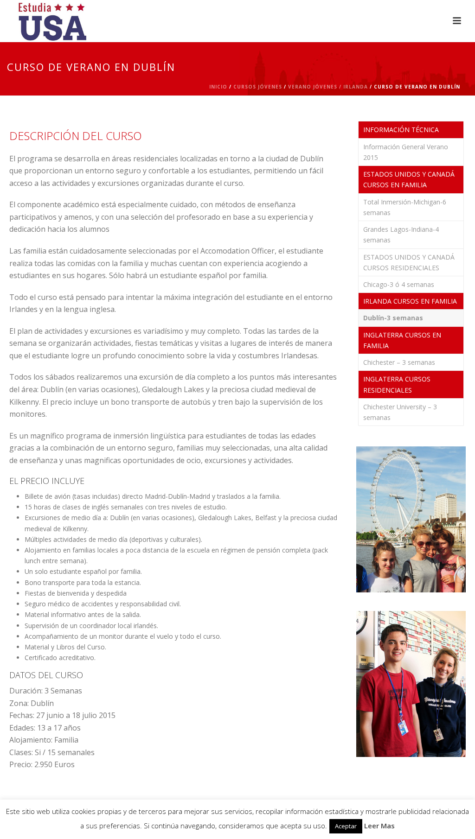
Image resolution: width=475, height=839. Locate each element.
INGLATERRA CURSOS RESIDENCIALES (396, 384)
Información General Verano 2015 (405, 152)
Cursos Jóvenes (257, 86)
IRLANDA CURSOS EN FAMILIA (410, 301)
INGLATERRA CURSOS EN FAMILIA (402, 340)
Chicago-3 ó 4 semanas (398, 284)
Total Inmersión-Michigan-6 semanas (404, 207)
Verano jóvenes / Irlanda (328, 86)
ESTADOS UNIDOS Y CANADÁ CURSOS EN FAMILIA (409, 179)
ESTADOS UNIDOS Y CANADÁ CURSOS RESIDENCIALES (409, 262)
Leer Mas (379, 825)
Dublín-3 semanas (393, 317)
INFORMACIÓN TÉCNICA (401, 129)
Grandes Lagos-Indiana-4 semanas (401, 234)
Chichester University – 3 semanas (400, 412)
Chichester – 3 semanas (399, 362)
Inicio (218, 86)
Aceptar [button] (346, 826)
